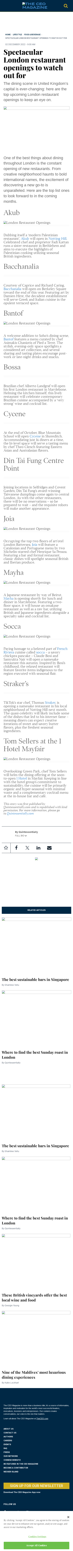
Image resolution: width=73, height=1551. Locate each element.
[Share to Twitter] (27, 848)
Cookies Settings (37, 1536)
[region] (32, 23)
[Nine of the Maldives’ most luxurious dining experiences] (36, 1338)
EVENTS (7, 1444)
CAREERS (8, 1440)
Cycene (35, 436)
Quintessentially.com (20, 813)
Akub (25, 238)
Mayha (8, 598)
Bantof (8, 339)
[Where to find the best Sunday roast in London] (36, 1017)
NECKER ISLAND (11, 1472)
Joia (34, 544)
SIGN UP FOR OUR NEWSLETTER (36, 1486)
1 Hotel (21, 778)
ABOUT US (8, 1429)
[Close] (68, 1517)
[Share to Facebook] (16, 848)
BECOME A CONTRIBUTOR (16, 1468)
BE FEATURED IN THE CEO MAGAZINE (21, 1464)
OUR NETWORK (11, 1456)
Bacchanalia (12, 289)
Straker (50, 702)
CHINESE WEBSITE (12, 1460)
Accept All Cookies (36, 1545)
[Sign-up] (49, 848)
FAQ (5, 1448)
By (10, 985)
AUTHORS (8, 1437)
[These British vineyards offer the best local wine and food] (36, 1261)
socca (40, 652)
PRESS (7, 1452)
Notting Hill (57, 238)
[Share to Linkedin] (38, 848)
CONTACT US (10, 1433)
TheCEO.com (42, 1418)
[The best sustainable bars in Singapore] (36, 945)
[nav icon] (5, 5)
